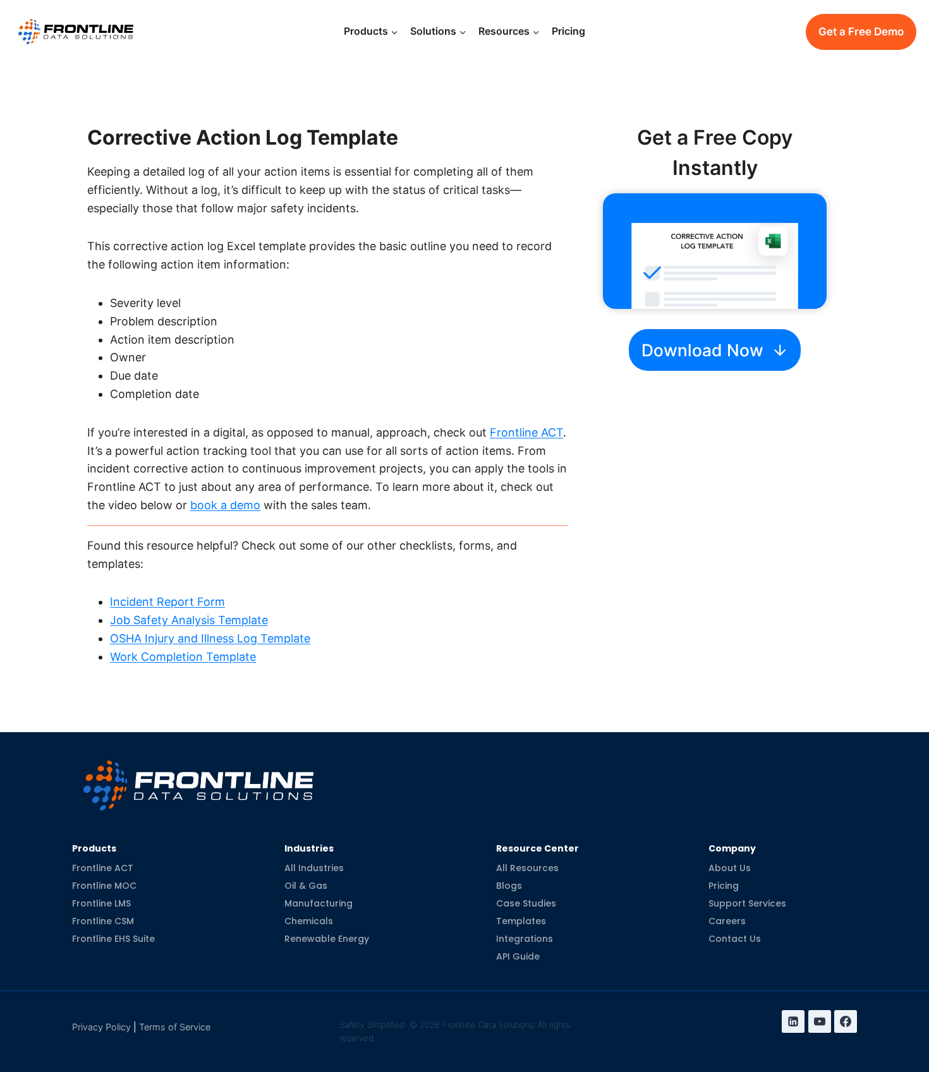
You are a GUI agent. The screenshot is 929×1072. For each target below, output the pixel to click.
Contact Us (734, 938)
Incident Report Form (167, 601)
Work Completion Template (183, 656)
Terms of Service (174, 1026)
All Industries (314, 868)
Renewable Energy (326, 938)
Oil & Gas (305, 885)
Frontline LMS (101, 903)
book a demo (225, 505)
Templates (521, 921)
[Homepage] (198, 775)
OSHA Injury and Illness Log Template (210, 638)
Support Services (747, 903)
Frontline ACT (526, 432)
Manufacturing (318, 903)
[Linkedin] (793, 1021)
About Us (729, 868)
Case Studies (526, 903)
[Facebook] (845, 1021)
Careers (727, 921)
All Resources (527, 868)
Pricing (568, 31)
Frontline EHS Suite (113, 938)
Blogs (509, 885)
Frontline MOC (104, 885)
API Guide (518, 956)
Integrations (524, 938)
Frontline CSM (103, 921)
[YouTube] (819, 1021)
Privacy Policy (101, 1026)
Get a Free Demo (861, 31)
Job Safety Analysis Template (189, 620)
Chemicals (308, 921)
